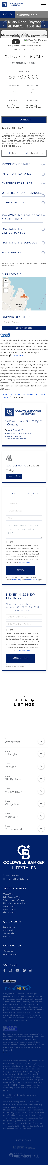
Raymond (40, 394)
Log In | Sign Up (10, 954)
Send (20, 570)
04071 (6, 397)
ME (19, 394)
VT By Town (13, 804)
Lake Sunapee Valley (12, 897)
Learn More (14, 476)
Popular (10, 766)
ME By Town (13, 791)
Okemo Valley (9, 909)
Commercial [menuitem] (8, 933)
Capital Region (9, 906)
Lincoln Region (9, 912)
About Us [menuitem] (7, 936)
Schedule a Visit (33, 494)
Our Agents (21, 439)
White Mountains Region (13, 900)
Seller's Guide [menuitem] (9, 930)
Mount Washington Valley (14, 903)
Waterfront (13, 742)
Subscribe (20, 658)
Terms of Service (31, 580)
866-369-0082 (12, 875)
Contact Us (10, 439)
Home (4, 394)
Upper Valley (8, 894)
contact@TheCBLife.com (17, 879)
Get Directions (24, 328)
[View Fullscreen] (6, 291)
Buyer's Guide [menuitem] (9, 927)
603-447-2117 (15, 429)
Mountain (11, 816)
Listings (13, 394)
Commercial (13, 829)
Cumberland (28, 394)
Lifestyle (11, 754)
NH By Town (13, 779)
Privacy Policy (19, 355)
